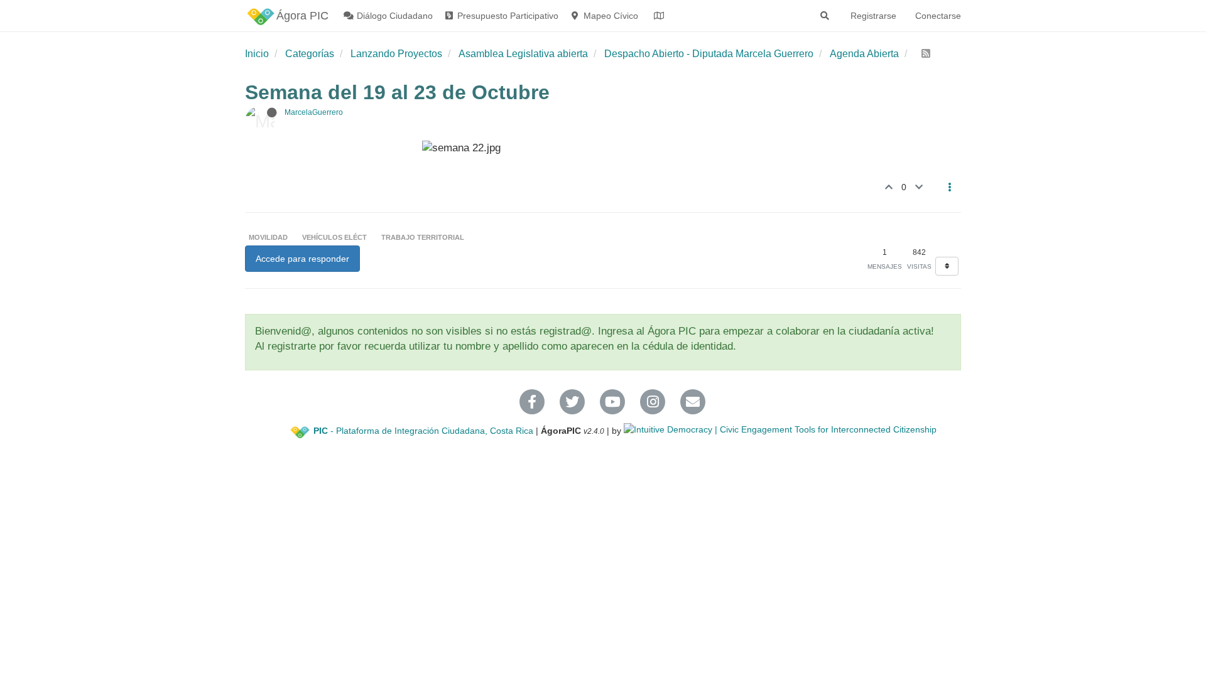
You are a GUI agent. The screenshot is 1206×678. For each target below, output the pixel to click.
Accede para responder (302, 259)
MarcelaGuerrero (314, 112)
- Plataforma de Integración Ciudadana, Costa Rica (423, 431)
